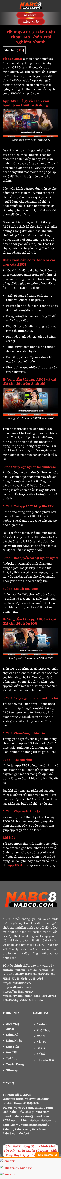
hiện (20, 50)
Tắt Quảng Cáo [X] (47, 1155)
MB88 (6, 978)
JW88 (23, 974)
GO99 (50, 974)
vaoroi (47, 965)
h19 (27, 1000)
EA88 (12, 1000)
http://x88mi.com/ (16, 987)
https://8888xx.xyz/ (17, 983)
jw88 (20, 1000)
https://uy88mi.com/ (18, 991)
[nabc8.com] (30, 6)
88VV (41, 974)
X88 (5, 1000)
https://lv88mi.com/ (17, 995)
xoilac (32, 970)
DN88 (32, 974)
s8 (52, 970)
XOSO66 (37, 1000)
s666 (40, 978)
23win (35, 965)
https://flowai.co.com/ (32, 1098)
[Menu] (5, 6)
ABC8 (27, 1094)
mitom (8, 970)
